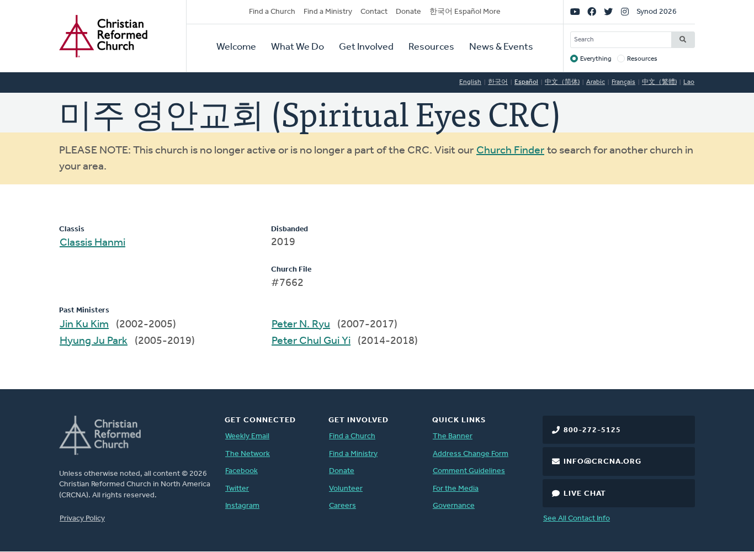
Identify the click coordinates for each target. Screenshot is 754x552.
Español (526, 82)
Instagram (242, 506)
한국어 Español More (465, 12)
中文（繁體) (659, 82)
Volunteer (346, 489)
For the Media (456, 489)
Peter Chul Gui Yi (311, 341)
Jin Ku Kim (84, 324)
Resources (431, 47)
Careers (342, 506)
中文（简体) (562, 82)
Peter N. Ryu (301, 324)
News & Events (501, 47)
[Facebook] (592, 12)
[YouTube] (575, 12)
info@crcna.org (602, 462)
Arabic (595, 82)
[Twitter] (608, 12)
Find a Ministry (328, 12)
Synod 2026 (656, 12)
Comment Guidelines (469, 471)
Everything (596, 59)
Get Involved (366, 47)
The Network (247, 454)
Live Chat (585, 494)
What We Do (297, 47)
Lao (688, 82)
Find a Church (272, 12)
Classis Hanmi (92, 242)
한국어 (498, 82)
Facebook (241, 471)
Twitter (237, 489)
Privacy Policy (82, 518)
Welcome (236, 47)
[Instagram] (625, 12)
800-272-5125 (592, 430)
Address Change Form (470, 454)
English (470, 82)
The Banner (452, 436)
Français (623, 82)
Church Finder (510, 150)
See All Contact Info (576, 518)
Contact (373, 12)
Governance (454, 506)
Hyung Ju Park (94, 341)
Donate (408, 12)
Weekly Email (247, 436)
